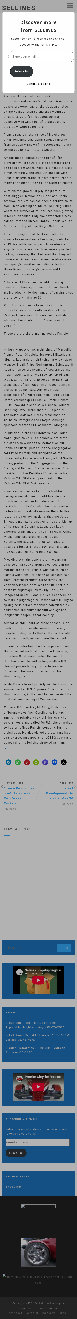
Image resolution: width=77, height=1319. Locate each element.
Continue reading (38, 83)
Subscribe (21, 71)
